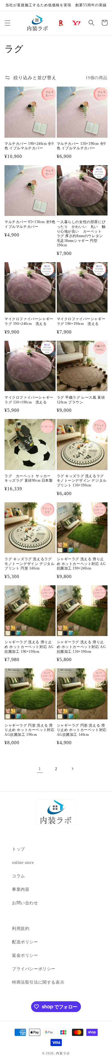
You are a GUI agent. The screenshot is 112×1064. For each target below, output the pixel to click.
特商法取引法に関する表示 (38, 982)
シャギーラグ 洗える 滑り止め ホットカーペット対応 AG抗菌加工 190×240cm (81, 563)
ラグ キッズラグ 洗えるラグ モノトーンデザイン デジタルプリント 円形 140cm (29, 563)
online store (23, 862)
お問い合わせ (25, 903)
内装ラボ (63, 1053)
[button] (7, 23)
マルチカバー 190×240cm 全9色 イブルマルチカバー (28, 146)
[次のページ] (72, 768)
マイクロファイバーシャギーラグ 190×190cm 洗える (81, 321)
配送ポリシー (25, 942)
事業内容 (20, 889)
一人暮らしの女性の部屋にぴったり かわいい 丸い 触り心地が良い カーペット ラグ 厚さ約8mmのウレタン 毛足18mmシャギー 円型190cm (81, 233)
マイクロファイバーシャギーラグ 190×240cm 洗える (28, 321)
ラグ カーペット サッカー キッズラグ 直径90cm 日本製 (29, 478)
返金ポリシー (25, 955)
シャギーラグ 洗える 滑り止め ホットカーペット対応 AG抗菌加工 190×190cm (29, 646)
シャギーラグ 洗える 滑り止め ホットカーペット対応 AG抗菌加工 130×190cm (81, 646)
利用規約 (20, 928)
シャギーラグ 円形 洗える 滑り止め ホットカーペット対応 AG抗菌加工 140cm (82, 730)
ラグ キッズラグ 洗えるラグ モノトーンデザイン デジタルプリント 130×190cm (82, 480)
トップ (18, 849)
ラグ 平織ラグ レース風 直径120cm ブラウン (81, 399)
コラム (18, 876)
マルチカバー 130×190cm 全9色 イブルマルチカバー (81, 146)
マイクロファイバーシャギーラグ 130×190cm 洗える (28, 399)
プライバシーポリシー (34, 969)
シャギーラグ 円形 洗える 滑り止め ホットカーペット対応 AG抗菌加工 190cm (29, 730)
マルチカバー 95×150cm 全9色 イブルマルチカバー (29, 224)
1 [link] (40, 768)
